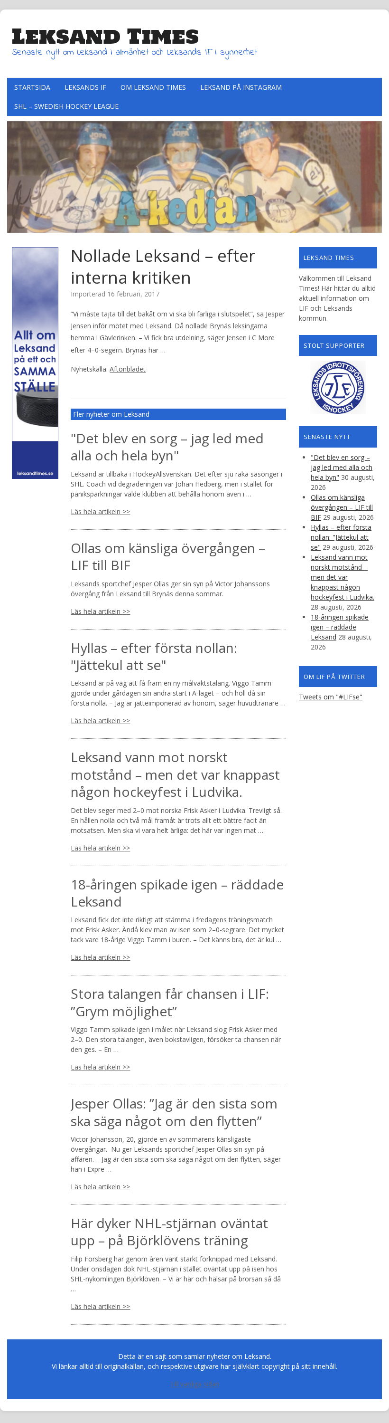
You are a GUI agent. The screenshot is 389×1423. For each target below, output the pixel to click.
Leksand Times (105, 36)
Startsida (32, 87)
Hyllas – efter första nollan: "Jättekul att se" (154, 656)
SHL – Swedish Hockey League (66, 106)
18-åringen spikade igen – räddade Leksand (177, 892)
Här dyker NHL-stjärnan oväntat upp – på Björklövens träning (169, 1231)
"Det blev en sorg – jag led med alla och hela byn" (167, 446)
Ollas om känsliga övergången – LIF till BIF (168, 556)
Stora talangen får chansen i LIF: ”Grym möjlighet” (170, 1002)
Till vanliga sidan (195, 1383)
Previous (14, 174)
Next (375, 174)
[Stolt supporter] (338, 387)
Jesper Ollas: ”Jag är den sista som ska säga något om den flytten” (174, 1111)
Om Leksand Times (153, 87)
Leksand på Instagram (241, 87)
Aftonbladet (128, 368)
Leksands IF (85, 87)
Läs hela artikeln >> (100, 511)
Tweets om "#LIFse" (330, 696)
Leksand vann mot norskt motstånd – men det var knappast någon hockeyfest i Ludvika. (175, 774)
